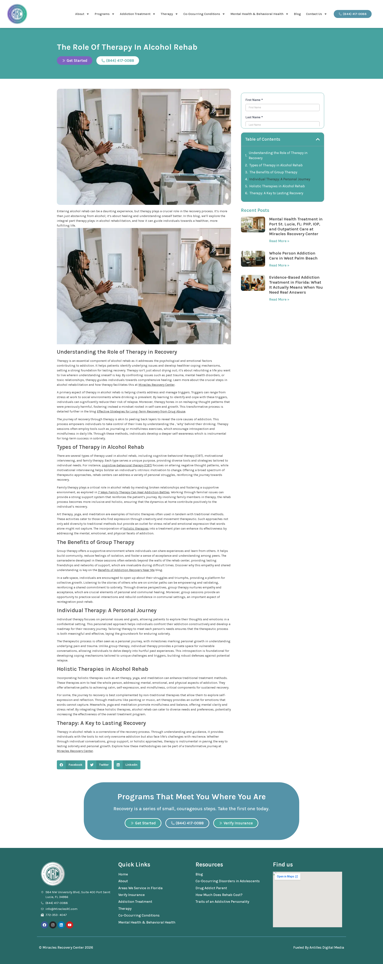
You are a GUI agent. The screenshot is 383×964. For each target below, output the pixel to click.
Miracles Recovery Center (156, 385)
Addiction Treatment (135, 14)
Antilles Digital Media (326, 947)
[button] (71, 764)
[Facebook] (44, 924)
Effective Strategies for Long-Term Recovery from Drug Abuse (141, 411)
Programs (102, 14)
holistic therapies (136, 528)
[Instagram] (52, 924)
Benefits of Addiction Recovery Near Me (126, 570)
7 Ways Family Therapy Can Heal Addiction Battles (134, 492)
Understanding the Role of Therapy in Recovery (278, 155)
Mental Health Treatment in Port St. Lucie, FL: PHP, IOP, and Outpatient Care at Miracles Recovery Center (296, 226)
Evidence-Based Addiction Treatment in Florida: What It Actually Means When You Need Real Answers (296, 285)
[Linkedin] (61, 924)
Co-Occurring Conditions (201, 14)
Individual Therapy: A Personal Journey (279, 179)
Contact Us (314, 14)
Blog (297, 14)
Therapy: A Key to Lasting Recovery (276, 193)
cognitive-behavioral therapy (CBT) (127, 465)
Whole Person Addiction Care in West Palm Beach (293, 255)
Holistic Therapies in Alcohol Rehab (277, 186)
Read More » (279, 241)
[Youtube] (69, 924)
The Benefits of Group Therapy (273, 172)
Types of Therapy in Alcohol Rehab (276, 165)
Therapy (167, 14)
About (79, 14)
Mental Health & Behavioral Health (256, 14)
